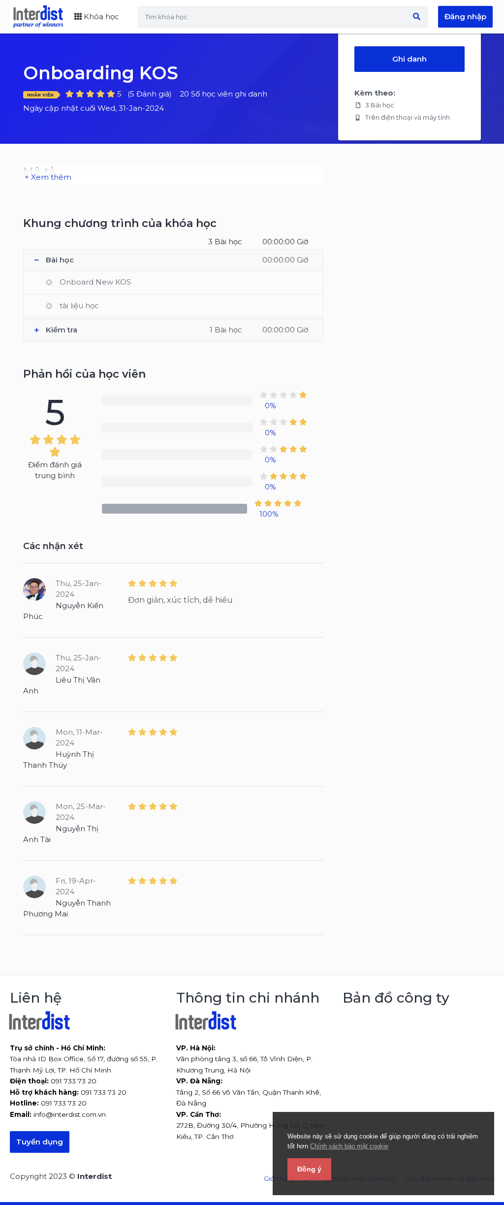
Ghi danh (409, 59)
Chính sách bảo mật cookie (349, 1146)
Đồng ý (309, 1169)
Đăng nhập (465, 16)
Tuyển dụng (39, 1141)
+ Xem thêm (48, 177)
